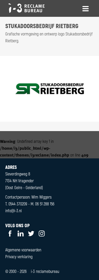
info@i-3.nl (13, 210)
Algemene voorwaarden (23, 249)
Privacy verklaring (18, 256)
